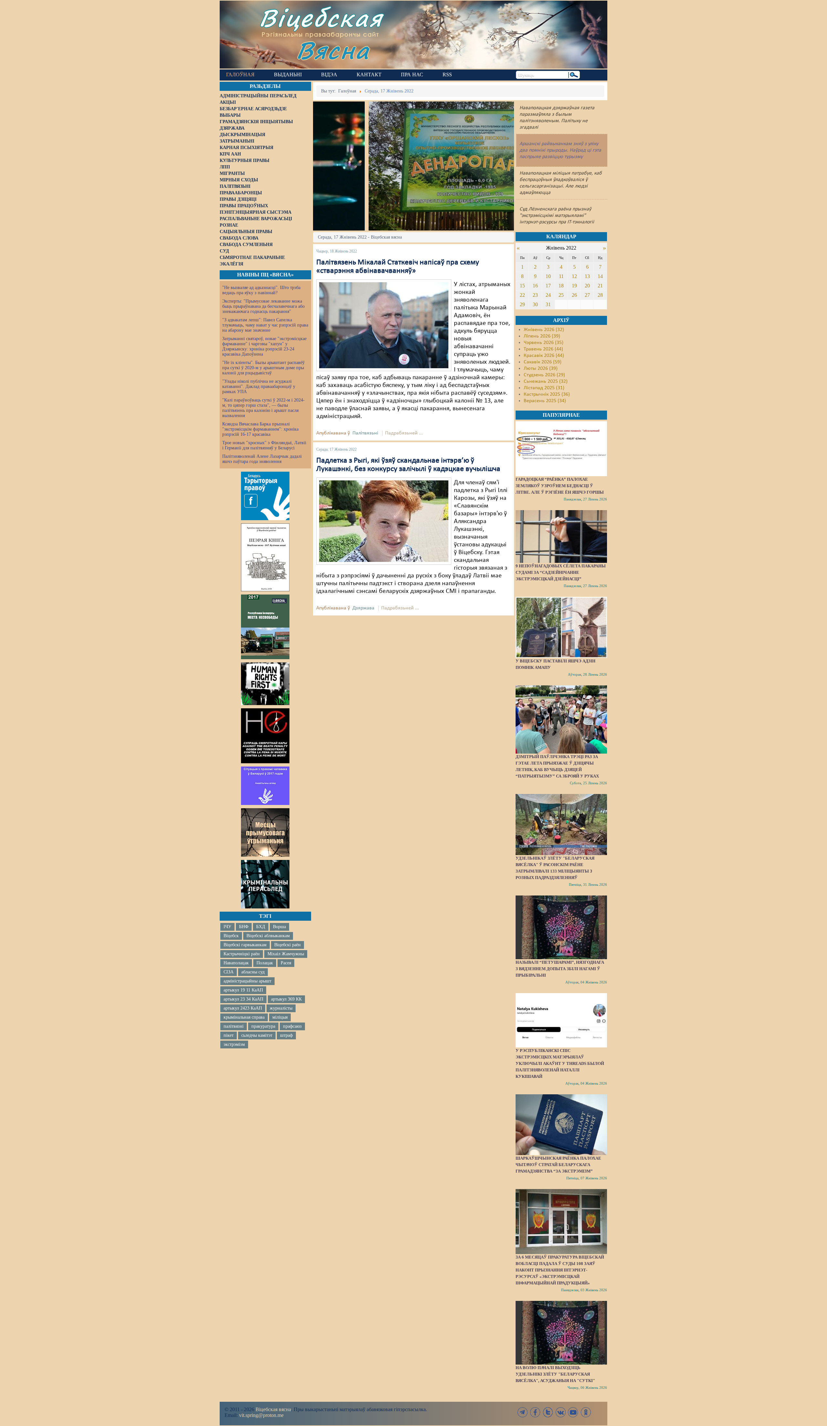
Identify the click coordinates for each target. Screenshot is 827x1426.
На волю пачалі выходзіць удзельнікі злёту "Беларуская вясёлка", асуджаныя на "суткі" (555, 1374)
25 (561, 295)
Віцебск (231, 935)
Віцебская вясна (273, 1409)
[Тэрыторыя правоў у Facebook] (265, 496)
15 (522, 285)
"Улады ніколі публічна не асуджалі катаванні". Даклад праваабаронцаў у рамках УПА (258, 386)
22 (522, 295)
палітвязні (234, 1026)
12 (574, 276)
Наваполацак (236, 962)
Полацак (264, 962)
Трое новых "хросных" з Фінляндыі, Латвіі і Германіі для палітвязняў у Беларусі (264, 445)
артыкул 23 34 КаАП (243, 999)
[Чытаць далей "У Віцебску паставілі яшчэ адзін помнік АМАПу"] (561, 627)
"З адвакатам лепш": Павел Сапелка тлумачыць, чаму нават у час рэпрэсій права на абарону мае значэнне (265, 325)
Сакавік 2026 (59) (542, 362)
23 (535, 295)
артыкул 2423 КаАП (243, 1008)
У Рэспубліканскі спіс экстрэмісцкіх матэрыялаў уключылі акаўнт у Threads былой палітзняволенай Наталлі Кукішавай (560, 1063)
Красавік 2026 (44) (544, 355)
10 (548, 276)
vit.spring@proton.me (261, 1415)
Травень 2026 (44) (543, 349)
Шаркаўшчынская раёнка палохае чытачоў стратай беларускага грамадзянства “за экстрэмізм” (558, 1165)
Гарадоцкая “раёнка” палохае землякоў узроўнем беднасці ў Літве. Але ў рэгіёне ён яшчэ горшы (560, 486)
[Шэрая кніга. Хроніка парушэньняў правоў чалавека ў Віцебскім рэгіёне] (265, 557)
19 (574, 285)
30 (535, 304)
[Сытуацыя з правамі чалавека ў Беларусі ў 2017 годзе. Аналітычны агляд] (265, 785)
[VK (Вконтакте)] (560, 1412)
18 (561, 285)
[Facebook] (535, 1412)
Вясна (333, 50)
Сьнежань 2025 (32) (546, 381)
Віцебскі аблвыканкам (268, 935)
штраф (286, 1035)
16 (535, 285)
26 (574, 295)
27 (587, 295)
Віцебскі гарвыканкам (245, 944)
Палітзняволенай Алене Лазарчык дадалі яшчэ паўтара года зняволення (262, 459)
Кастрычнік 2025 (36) (547, 394)
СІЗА (229, 972)
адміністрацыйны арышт (247, 981)
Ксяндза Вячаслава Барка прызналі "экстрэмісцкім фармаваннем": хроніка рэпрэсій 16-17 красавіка (260, 429)
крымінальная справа (244, 1017)
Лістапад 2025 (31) (544, 388)
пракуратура (263, 1026)
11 (561, 276)
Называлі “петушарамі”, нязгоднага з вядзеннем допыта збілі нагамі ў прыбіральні (560, 969)
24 (548, 295)
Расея (286, 962)
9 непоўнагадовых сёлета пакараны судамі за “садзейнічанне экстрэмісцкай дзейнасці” (561, 572)
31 (548, 304)
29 (522, 304)
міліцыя (280, 1017)
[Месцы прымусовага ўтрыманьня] (265, 832)
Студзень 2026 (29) (544, 375)
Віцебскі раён (287, 944)
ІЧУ (227, 926)
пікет (229, 1035)
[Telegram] (522, 1412)
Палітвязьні (365, 433)
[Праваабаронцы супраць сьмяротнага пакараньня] (265, 735)
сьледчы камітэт (256, 1035)
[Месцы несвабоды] (265, 626)
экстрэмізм (234, 1044)
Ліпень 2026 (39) (542, 336)
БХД (260, 926)
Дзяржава (363, 608)
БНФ (243, 926)
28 (600, 295)
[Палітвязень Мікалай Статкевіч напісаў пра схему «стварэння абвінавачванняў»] (383, 325)
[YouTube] (573, 1412)
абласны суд (253, 972)
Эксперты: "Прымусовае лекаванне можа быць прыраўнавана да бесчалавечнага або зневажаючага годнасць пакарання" (263, 306)
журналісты (281, 1008)
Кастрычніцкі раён (242, 953)
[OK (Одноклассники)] (585, 1412)
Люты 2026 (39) (541, 368)
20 (587, 285)
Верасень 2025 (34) (545, 400)
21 (600, 285)
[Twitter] (547, 1412)
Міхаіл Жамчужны (285, 953)
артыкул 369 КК (286, 999)
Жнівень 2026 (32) (544, 329)
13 (587, 276)
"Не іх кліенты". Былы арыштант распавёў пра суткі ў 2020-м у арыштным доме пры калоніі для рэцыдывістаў (263, 367)
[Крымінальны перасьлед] (265, 884)
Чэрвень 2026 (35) (543, 342)
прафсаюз (292, 1026)
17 (548, 285)
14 (600, 276)
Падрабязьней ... (404, 433)
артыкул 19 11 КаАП (243, 990)
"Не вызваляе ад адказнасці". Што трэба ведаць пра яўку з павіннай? (261, 290)
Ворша (279, 926)
